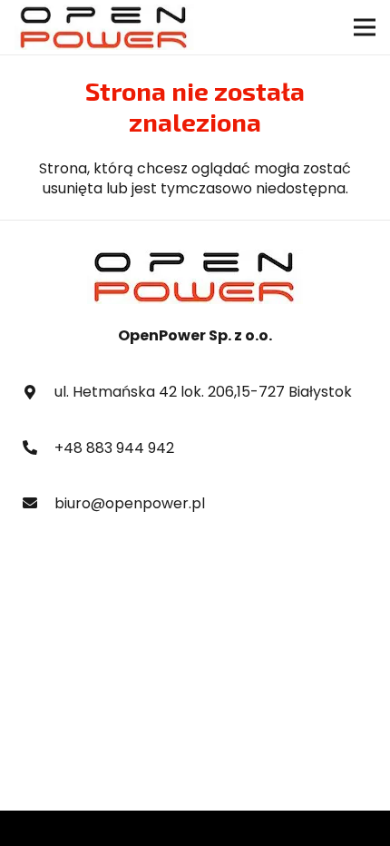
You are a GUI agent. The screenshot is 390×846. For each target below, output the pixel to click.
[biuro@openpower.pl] (38, 504)
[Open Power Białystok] (104, 27)
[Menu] (364, 27)
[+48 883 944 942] (38, 448)
